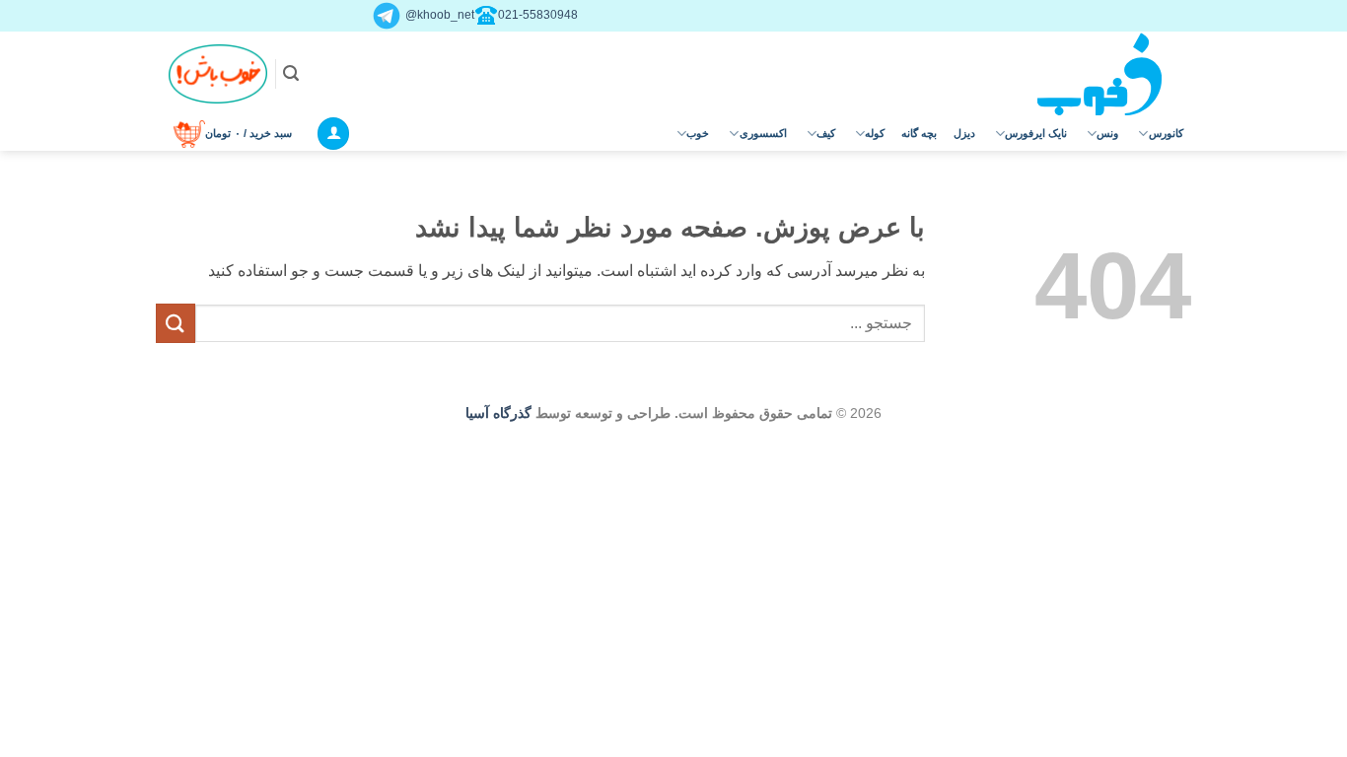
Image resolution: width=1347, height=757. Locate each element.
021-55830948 (538, 15)
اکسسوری (763, 133)
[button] (291, 73)
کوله (875, 133)
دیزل (964, 133)
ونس (1107, 133)
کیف (825, 133)
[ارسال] (175, 323)
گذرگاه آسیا (498, 413)
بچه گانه (919, 133)
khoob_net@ (438, 15)
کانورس (1166, 133)
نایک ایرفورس (1036, 133)
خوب (697, 133)
